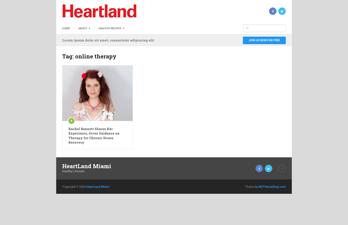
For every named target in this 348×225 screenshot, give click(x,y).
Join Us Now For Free (264, 40)
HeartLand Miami (86, 166)
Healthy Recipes (109, 28)
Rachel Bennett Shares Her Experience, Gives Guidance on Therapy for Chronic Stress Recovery (93, 135)
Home (66, 28)
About (82, 28)
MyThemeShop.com (272, 186)
